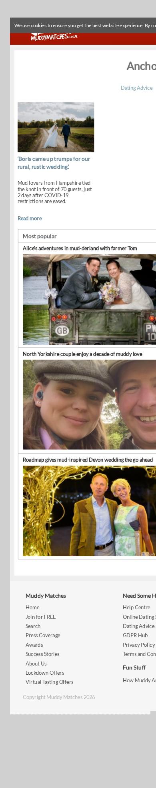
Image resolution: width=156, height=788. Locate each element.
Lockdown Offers (45, 672)
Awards (34, 645)
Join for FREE (41, 617)
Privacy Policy (139, 645)
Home (32, 607)
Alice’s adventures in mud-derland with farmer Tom (80, 248)
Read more (30, 218)
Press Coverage (43, 635)
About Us (36, 663)
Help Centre (136, 607)
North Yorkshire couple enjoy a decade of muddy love (82, 354)
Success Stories (43, 654)
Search (33, 626)
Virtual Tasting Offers (50, 682)
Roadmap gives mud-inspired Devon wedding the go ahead (88, 460)
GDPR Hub (135, 635)
